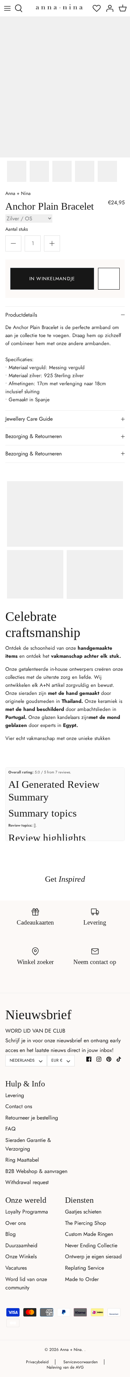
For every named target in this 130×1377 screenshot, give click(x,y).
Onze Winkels (21, 1256)
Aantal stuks (16, 229)
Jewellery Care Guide (29, 419)
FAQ (10, 1129)
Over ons (15, 1223)
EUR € (56, 1060)
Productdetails (21, 315)
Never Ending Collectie (91, 1245)
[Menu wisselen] (7, 8)
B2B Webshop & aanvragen (36, 1171)
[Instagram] (98, 1059)
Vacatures (16, 1268)
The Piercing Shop (85, 1223)
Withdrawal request (27, 1182)
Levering (14, 1095)
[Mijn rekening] (108, 8)
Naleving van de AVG (65, 1367)
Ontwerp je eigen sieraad (93, 1256)
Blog (10, 1234)
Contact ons (18, 1106)
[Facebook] (88, 1059)
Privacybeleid (37, 1362)
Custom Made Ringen (89, 1234)
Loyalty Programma (26, 1211)
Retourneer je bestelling (31, 1118)
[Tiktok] (118, 1059)
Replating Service (84, 1268)
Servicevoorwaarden (80, 1362)
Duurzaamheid (21, 1245)
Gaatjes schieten (83, 1211)
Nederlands (22, 1060)
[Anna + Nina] (59, 6)
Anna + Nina (18, 193)
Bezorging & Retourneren (33, 436)
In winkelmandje (52, 278)
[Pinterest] (108, 1059)
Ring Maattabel (22, 1160)
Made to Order (82, 1279)
